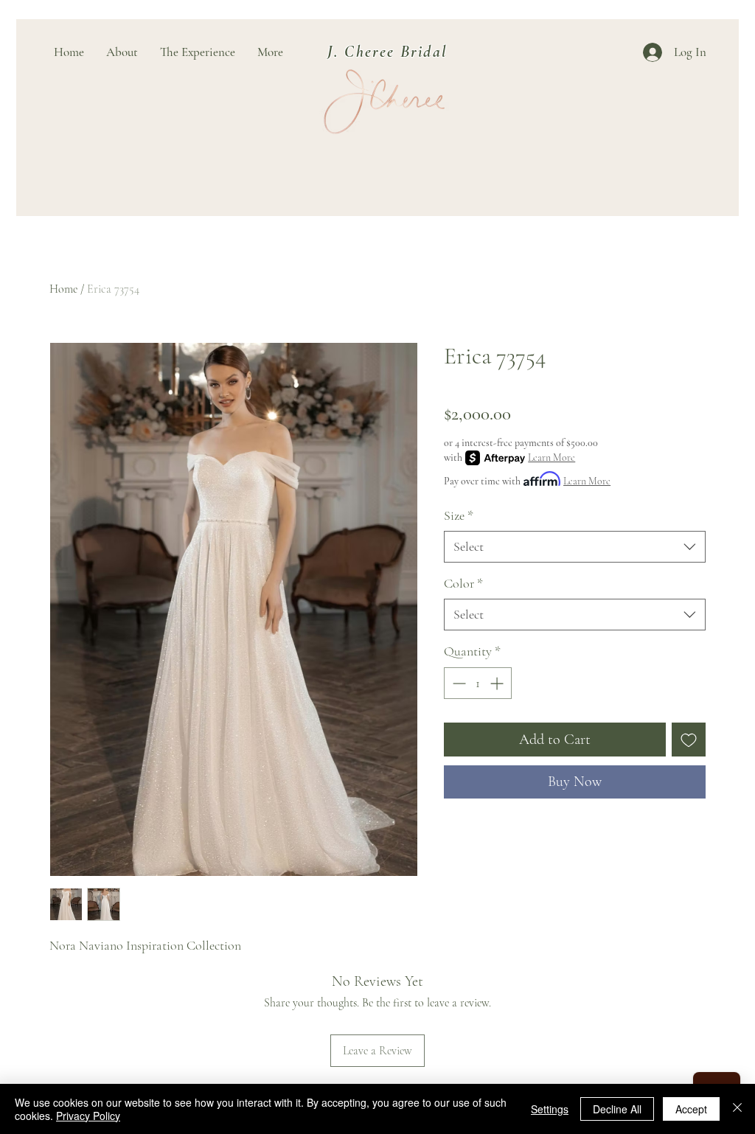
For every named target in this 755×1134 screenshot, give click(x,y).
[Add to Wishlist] (689, 739)
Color (463, 583)
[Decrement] (457, 683)
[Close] (737, 1109)
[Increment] (498, 683)
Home (63, 289)
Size (458, 515)
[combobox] (575, 547)
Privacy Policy (88, 1115)
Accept (691, 1109)
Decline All (617, 1109)
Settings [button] (549, 1109)
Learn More (551, 457)
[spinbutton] (478, 683)
